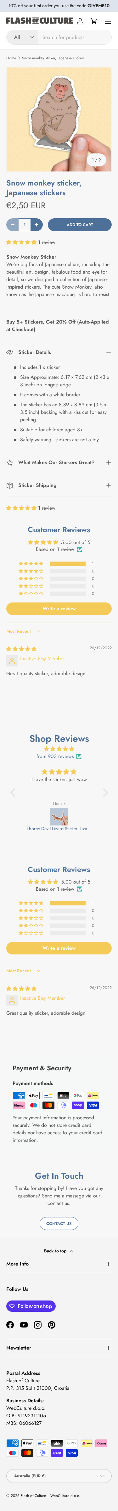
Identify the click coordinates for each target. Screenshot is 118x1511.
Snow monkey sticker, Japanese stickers (53, 58)
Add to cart (80, 225)
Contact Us (59, 1223)
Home (11, 58)
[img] (21, 648)
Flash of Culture (33, 1496)
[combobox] (59, 37)
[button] (94, 21)
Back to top (56, 1251)
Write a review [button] (59, 608)
